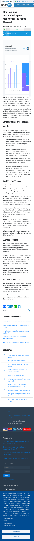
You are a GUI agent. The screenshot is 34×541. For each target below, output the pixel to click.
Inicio (9, 411)
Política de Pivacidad (8, 518)
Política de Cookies (7, 523)
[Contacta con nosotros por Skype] (19, 1)
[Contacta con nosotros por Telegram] (17, 1)
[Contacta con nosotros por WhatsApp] (15, 1)
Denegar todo (16, 531)
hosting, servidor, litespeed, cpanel (17, 360)
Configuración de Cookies (9, 525)
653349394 (6, 1)
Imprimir (5, 520)
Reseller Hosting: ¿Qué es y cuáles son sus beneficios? (17, 322)
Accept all (16, 537)
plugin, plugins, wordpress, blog (16, 375)
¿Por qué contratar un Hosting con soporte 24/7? (15, 458)
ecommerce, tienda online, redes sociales (19, 390)
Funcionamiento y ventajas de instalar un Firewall (16, 342)
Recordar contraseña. (9, 479)
